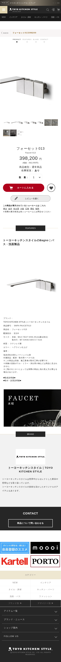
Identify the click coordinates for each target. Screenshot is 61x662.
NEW (3, 17)
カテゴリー (30, 575)
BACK (6, 33)
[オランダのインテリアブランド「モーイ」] (45, 553)
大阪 (22, 209)
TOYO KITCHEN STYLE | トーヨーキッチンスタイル (26, 322)
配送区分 (7, 333)
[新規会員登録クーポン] (14, 553)
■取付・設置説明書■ (12, 381)
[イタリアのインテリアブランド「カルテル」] (14, 566)
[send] (51, 188)
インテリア (13, 17)
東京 (5, 209)
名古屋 (16, 209)
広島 (27, 209)
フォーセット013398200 (24, 33)
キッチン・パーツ (40, 17)
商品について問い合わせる (30, 523)
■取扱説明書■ (9, 378)
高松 (32, 209)
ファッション (45, 596)
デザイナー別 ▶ (46, 603)
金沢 (10, 209)
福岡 (37, 209)
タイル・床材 (26, 17)
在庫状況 (26, 170)
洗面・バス (55, 17)
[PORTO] (45, 566)
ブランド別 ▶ (15, 603)
